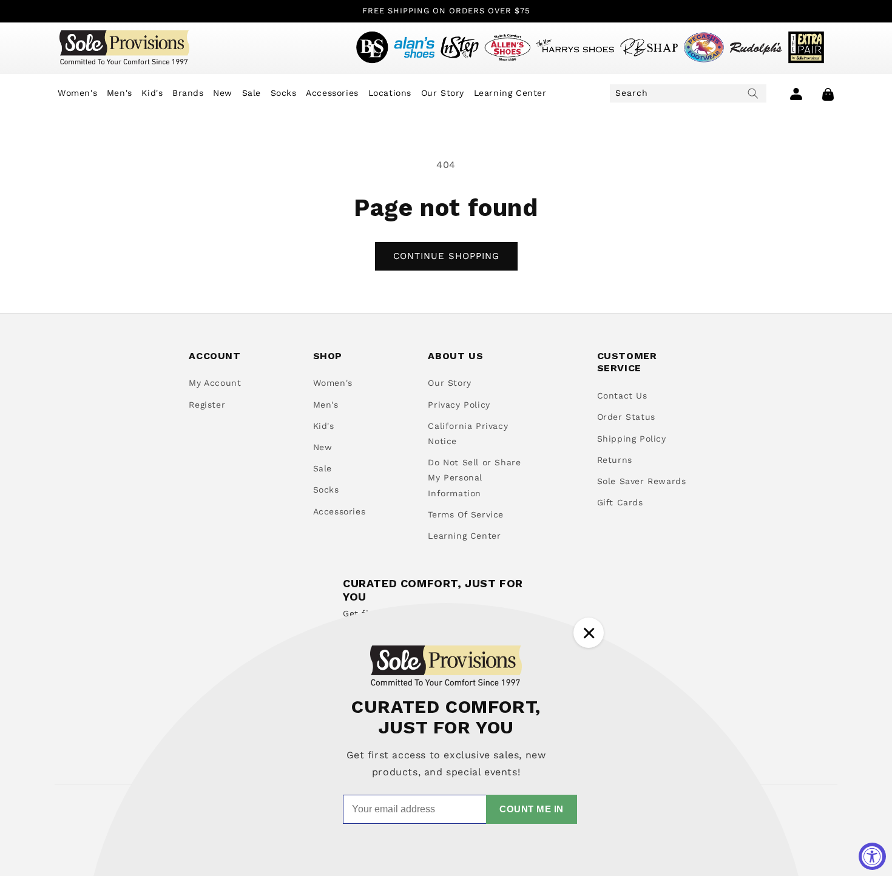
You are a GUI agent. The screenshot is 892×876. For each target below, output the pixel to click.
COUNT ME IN (531, 809)
